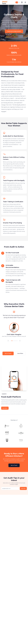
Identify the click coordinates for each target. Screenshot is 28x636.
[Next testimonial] (20, 342)
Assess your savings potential (14, 31)
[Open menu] (25, 2)
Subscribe (23, 490)
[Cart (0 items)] (22, 2)
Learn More (20, 355)
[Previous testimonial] (8, 342)
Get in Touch (8, 355)
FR (18, 2)
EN (16, 2)
